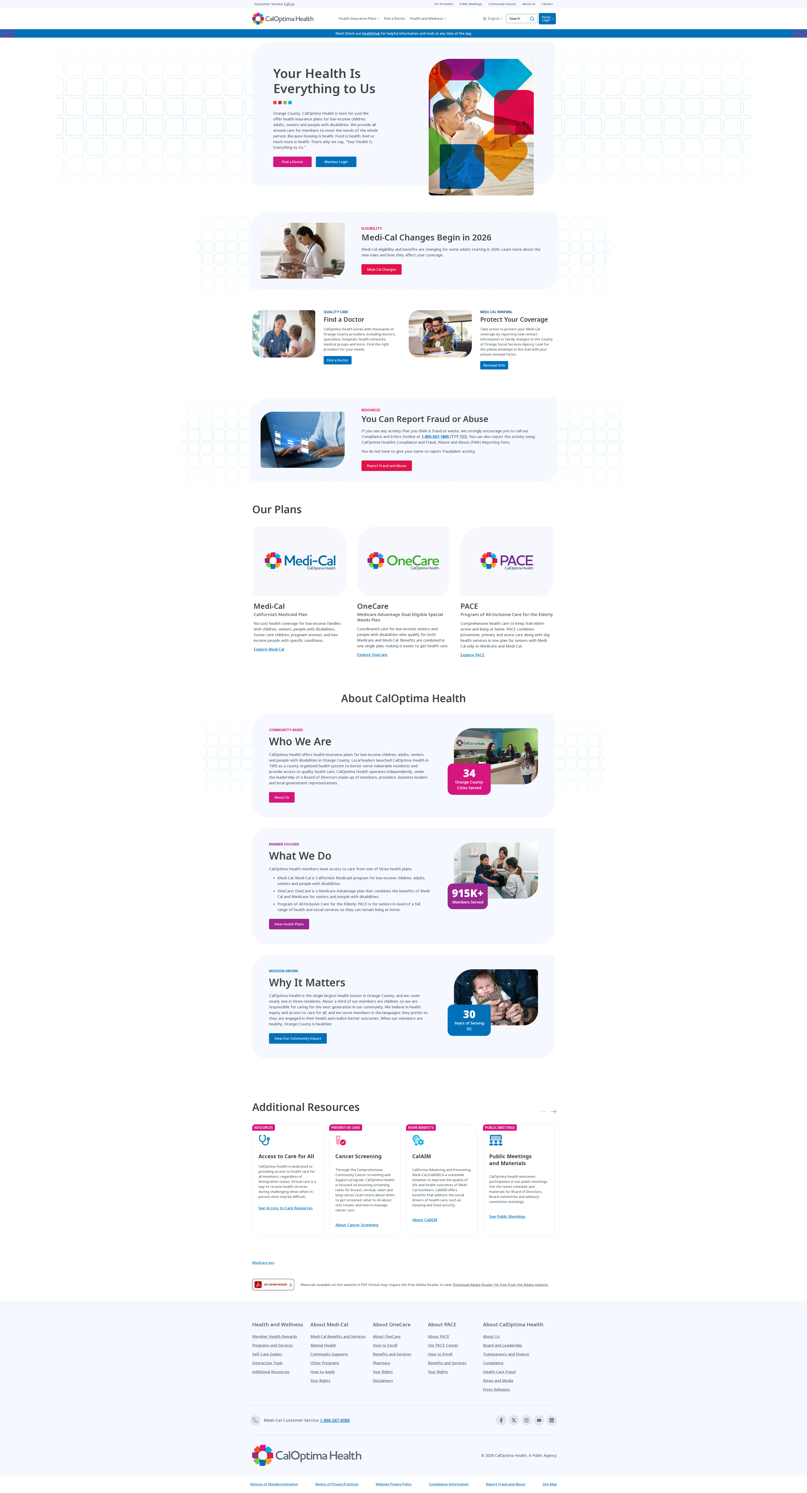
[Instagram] (526, 1420)
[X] (514, 1420)
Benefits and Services (392, 1354)
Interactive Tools (267, 1362)
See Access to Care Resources (285, 1208)
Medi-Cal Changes (381, 269)
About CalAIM (424, 1219)
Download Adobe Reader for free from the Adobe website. (501, 1284)
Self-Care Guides (267, 1354)
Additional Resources (271, 1371)
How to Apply (322, 1371)
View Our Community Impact (297, 1038)
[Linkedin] (551, 1420)
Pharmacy (381, 1362)
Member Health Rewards (274, 1336)
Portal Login (546, 18)
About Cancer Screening (356, 1224)
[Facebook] (501, 1420)
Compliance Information (449, 1484)
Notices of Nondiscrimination (274, 1484)
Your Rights (320, 1380)
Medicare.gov (263, 1262)
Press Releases (496, 1389)
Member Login (336, 162)
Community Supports (329, 1354)
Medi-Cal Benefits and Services (338, 1336)
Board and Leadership (502, 1345)
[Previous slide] (542, 1111)
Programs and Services (272, 1345)
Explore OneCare (372, 654)
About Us (281, 797)
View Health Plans (289, 924)
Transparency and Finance (506, 1354)
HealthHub (371, 33)
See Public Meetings (507, 1216)
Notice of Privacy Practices (337, 1484)
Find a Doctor (394, 18)
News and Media (498, 1380)
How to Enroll (385, 1345)
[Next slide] (552, 1111)
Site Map (550, 1484)
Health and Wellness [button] (426, 18)
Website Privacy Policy (393, 1484)
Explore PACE (472, 654)
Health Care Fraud (499, 1371)
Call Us (289, 4)
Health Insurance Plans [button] (357, 18)
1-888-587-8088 (335, 1420)
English (494, 18)
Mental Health (323, 1345)
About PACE (438, 1336)
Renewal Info (494, 365)
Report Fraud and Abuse (386, 465)
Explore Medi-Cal (269, 649)
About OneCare (387, 1336)
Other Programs (324, 1362)
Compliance (493, 1362)
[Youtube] (539, 1420)
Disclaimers (383, 1380)
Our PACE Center (443, 1345)
